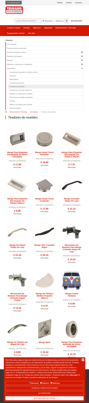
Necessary (35, 383)
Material (10, 60)
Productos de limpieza (14, 56)
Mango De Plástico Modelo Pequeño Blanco (44, 296)
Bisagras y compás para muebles (21, 94)
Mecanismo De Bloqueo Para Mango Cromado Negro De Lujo (71, 248)
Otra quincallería (15, 108)
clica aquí (73, 375)
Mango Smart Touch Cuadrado (44, 200)
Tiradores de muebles (17, 86)
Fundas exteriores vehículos (16, 48)
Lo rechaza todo (44, 393)
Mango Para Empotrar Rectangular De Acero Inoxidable (17, 154)
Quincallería (11, 68)
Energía (26, 28)
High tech (37, 28)
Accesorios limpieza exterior (16, 52)
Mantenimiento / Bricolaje (65, 28)
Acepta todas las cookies (45, 398)
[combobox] (27, 20)
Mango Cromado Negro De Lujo (71, 200)
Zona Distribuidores (13, 2)
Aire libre (31, 33)
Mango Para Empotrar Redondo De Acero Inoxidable (72, 344)
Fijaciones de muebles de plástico (21, 97)
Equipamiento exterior (16, 33)
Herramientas (11, 44)
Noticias (60, 2)
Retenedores (14, 79)
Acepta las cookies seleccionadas (44, 388)
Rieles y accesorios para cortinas (21, 104)
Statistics (45, 383)
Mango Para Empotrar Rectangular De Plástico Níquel (72, 154)
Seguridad (48, 28)
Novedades (76, 21)
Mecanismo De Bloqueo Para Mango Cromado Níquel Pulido (17, 297)
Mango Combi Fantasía (71, 295)
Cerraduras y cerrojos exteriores (21, 90)
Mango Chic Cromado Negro (44, 246)
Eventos (69, 2)
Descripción (49, 21)
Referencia (59, 21)
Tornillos (12, 101)
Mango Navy (44, 342)
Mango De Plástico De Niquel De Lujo (17, 343)
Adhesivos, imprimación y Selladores (19, 64)
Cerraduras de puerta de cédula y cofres (23, 72)
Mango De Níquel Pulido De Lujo (17, 246)
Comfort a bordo (13, 28)
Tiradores (13, 76)
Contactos (78, 2)
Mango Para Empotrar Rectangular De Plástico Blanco (17, 201)
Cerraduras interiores (17, 83)
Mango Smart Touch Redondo (44, 153)
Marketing (56, 383)
